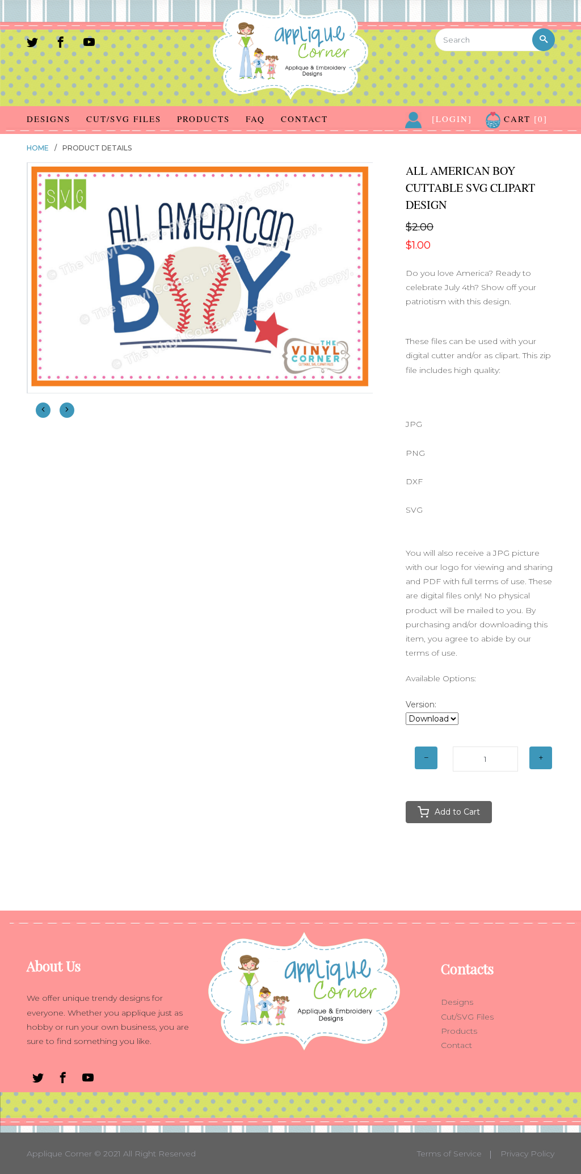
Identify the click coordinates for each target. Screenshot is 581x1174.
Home (38, 148)
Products (203, 118)
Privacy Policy (527, 1153)
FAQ (255, 118)
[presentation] (43, 410)
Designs (48, 118)
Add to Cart (457, 812)
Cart (524, 118)
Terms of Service (449, 1153)
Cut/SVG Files (123, 118)
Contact (304, 118)
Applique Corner (59, 1153)
